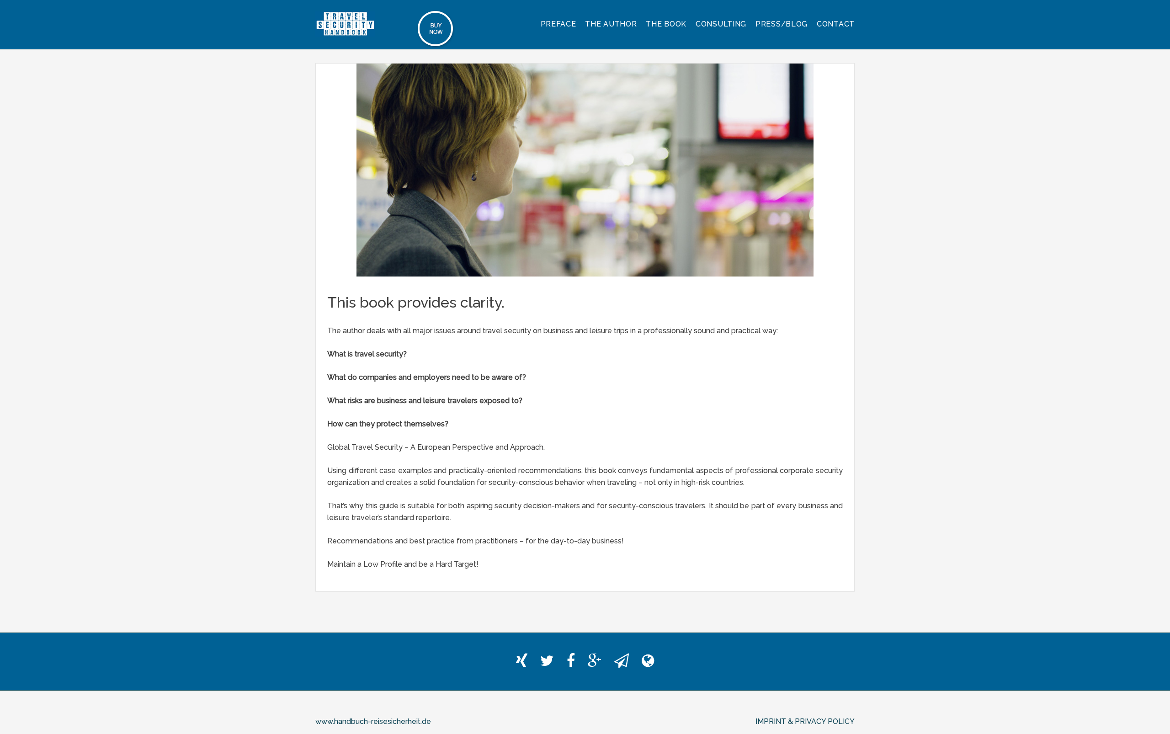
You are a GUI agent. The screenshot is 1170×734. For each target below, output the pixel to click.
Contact (836, 24)
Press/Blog (781, 24)
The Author (611, 24)
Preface (558, 24)
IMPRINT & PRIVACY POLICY (805, 721)
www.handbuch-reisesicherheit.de (373, 721)
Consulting (721, 24)
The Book (666, 24)
